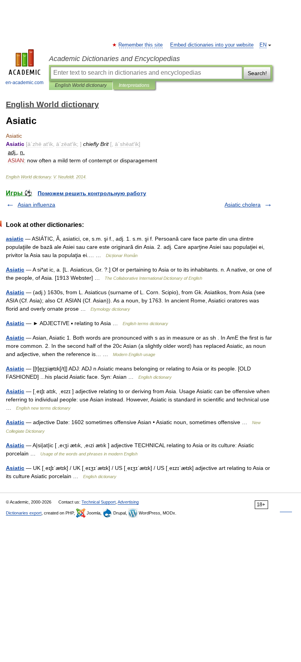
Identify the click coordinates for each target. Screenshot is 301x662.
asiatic (15, 239)
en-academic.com (24, 82)
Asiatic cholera (243, 204)
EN (263, 45)
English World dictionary (81, 85)
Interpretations (134, 85)
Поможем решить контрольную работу (92, 193)
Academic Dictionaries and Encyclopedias (114, 59)
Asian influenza (36, 204)
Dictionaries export (24, 513)
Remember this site (141, 45)
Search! (257, 73)
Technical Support (99, 502)
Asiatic (15, 269)
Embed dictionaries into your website (212, 45)
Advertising (128, 502)
